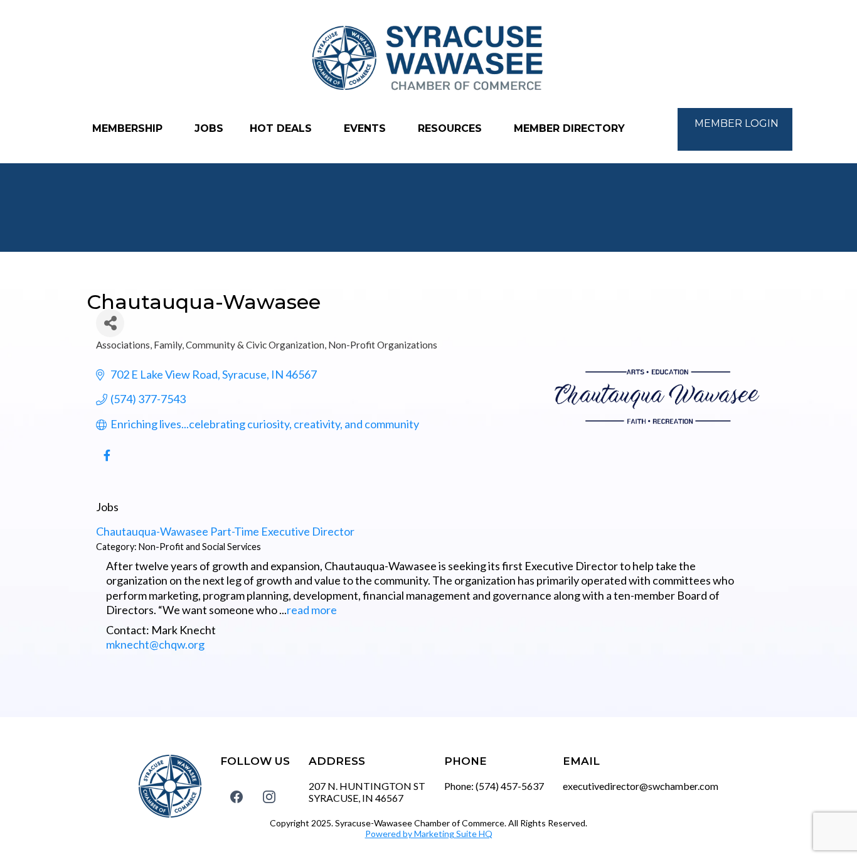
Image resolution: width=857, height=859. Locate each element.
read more (312, 610)
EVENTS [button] (366, 128)
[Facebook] (236, 796)
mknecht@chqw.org (155, 644)
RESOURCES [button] (451, 128)
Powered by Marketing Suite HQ (428, 833)
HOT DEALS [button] (282, 128)
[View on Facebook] (107, 461)
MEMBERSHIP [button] (129, 128)
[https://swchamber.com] (428, 58)
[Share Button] (110, 323)
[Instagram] (269, 796)
